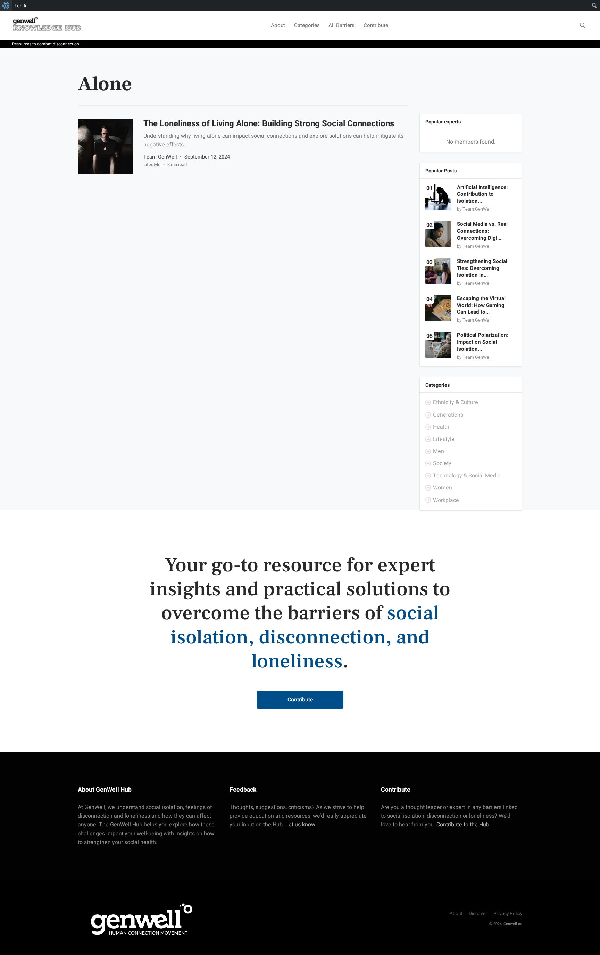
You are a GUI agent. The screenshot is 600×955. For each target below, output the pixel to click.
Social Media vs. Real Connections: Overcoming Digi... (482, 231)
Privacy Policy (507, 913)
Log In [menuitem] (21, 5)
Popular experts (443, 122)
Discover (478, 913)
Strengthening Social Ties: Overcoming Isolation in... (482, 268)
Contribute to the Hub (462, 824)
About (278, 25)
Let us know (300, 824)
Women (442, 488)
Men (438, 451)
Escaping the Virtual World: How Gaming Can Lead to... (481, 305)
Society (442, 463)
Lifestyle (151, 164)
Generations (448, 415)
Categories (307, 25)
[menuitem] (6, 5)
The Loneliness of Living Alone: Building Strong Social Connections (268, 124)
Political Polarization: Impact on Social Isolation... (482, 342)
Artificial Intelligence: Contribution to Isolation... (482, 194)
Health (441, 427)
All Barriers (341, 25)
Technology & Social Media (466, 475)
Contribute (376, 25)
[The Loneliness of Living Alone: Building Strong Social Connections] (105, 146)
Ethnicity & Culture (455, 402)
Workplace (446, 500)
